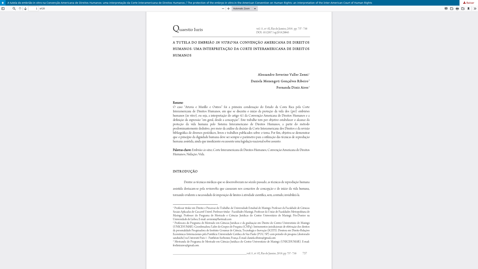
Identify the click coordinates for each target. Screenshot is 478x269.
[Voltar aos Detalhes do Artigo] (3, 3)
